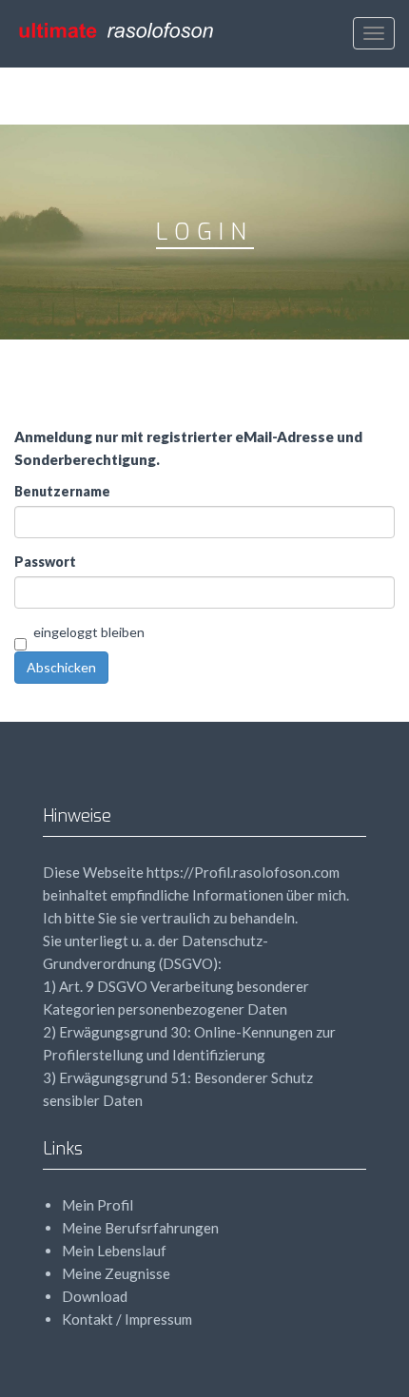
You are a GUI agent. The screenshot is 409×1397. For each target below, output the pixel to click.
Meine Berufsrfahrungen (140, 1227)
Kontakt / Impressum (127, 1319)
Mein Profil (97, 1204)
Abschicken (61, 667)
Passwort (45, 561)
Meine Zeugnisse (116, 1273)
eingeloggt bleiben (89, 632)
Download (94, 1296)
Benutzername (62, 491)
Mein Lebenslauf (114, 1250)
